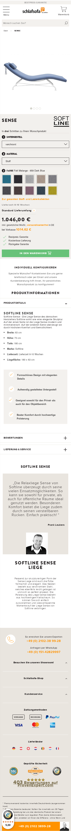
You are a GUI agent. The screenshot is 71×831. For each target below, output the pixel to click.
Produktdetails (15, 303)
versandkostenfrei (37, 225)
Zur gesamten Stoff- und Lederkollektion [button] (25, 199)
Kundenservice (33, 694)
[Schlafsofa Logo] (35, 10)
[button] (31, 108)
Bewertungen (13, 437)
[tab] (35, 303)
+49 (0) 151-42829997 (43, 652)
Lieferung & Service (17, 449)
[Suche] (66, 23)
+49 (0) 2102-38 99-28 (44, 641)
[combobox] (36, 23)
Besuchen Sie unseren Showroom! (33, 662)
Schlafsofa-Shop (33, 678)
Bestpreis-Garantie (35, 2)
